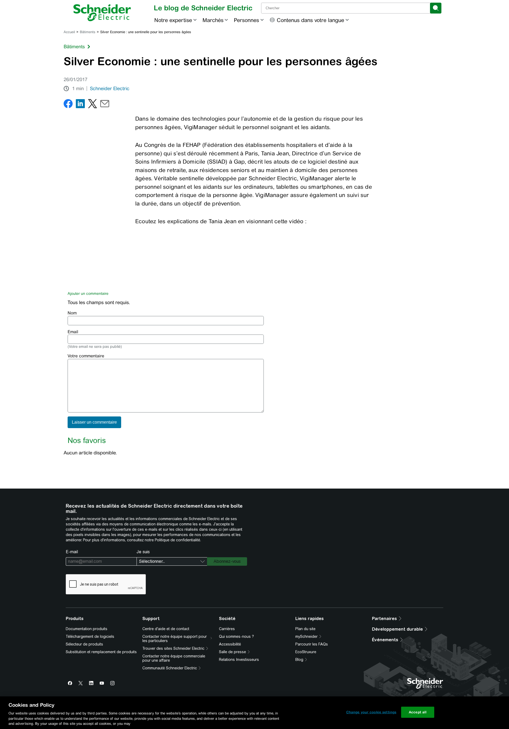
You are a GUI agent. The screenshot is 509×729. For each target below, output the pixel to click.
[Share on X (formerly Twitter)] (92, 105)
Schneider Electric (109, 88)
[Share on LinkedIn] (80, 105)
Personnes (246, 20)
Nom (72, 312)
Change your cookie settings (371, 712)
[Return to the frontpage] (102, 12)
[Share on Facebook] (68, 105)
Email (73, 331)
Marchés (213, 20)
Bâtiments (87, 32)
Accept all (418, 712)
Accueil (69, 32)
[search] (435, 8)
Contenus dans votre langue (310, 20)
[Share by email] (104, 105)
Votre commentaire (86, 355)
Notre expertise (173, 20)
